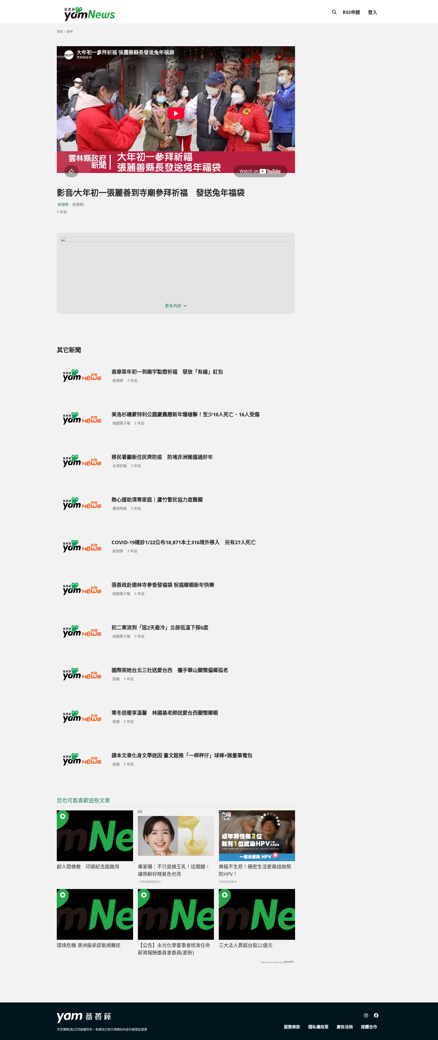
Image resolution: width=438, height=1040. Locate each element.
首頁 (60, 31)
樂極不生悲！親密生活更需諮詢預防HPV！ (255, 870)
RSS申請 (351, 12)
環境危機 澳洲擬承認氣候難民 (89, 945)
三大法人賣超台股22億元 (245, 945)
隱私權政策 (318, 1027)
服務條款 (292, 1027)
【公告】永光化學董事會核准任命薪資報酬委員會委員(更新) (174, 949)
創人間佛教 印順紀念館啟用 (88, 866)
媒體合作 (369, 1027)
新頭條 (63, 204)
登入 (372, 12)
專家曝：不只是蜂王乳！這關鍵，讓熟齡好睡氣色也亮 (174, 870)
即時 (70, 31)
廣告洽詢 (345, 1027)
